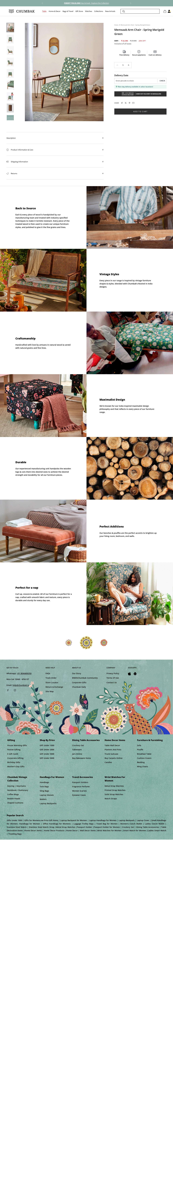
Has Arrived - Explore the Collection (86, 3)
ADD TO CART (140, 111)
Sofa (139, 745)
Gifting (11, 740)
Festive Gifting (13, 749)
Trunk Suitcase (111, 754)
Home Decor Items (115, 740)
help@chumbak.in (21, 685)
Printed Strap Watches (115, 790)
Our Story (76, 673)
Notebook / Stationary (17, 790)
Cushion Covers (144, 758)
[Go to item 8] (10, 108)
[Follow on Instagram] (15, 690)
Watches (88, 11)
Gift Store (79, 11)
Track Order (51, 678)
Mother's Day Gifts (15, 766)
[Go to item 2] (10, 39)
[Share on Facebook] (122, 103)
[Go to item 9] (10, 119)
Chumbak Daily (79, 687)
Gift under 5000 (47, 758)
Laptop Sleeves (47, 795)
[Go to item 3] (10, 50)
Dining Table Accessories (86, 740)
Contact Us (112, 682)
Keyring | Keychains (16, 786)
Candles (108, 762)
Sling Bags (44, 791)
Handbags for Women (52, 777)
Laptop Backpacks (48, 803)
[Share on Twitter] (126, 103)
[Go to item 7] (10, 96)
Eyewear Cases (79, 795)
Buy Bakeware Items (81, 758)
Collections (98, 11)
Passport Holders (80, 782)
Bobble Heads (13, 798)
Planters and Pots (113, 749)
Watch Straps (111, 798)
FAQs (48, 673)
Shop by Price (47, 740)
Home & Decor (54, 11)
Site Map (50, 691)
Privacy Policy (113, 673)
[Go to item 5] (10, 73)
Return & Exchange (54, 687)
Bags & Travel (68, 11)
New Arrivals (110, 11)
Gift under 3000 (47, 754)
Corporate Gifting (15, 758)
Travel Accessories (82, 777)
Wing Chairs (142, 766)
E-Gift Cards (12, 754)
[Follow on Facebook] (7, 690)
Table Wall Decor (112, 745)
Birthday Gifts (13, 762)
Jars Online (77, 754)
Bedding (141, 762)
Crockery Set (78, 745)
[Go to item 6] (10, 85)
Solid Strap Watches (114, 794)
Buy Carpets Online (113, 758)
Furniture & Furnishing (150, 740)
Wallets (43, 799)
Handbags (44, 782)
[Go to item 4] (10, 62)
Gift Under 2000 (47, 749)
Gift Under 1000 (47, 745)
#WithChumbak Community (85, 678)
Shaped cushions (15, 802)
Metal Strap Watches (114, 786)
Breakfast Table (144, 754)
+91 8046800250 (24, 673)
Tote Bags (44, 786)
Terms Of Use (113, 678)
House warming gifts (17, 745)
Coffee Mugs (13, 794)
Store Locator (52, 682)
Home (116, 25)
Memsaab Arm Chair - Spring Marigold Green (135, 25)
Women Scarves (79, 791)
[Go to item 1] (10, 27)
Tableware (77, 749)
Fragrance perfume (81, 786)
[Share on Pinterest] (129, 103)
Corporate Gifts (79, 682)
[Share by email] (133, 103)
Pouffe (140, 749)
